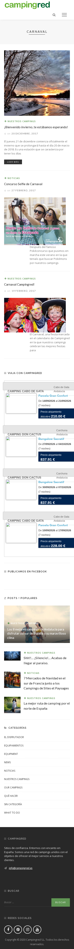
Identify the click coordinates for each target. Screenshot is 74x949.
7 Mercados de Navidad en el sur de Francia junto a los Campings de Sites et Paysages (46, 683)
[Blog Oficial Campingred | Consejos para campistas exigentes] (27, 4)
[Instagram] (27, 929)
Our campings (13, 787)
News (7, 762)
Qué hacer (11, 796)
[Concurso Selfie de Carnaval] (35, 221)
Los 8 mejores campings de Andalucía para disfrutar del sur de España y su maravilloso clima (36, 633)
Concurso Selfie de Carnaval (23, 184)
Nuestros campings (22, 121)
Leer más (13, 162)
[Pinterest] (18, 929)
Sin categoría (13, 804)
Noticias (14, 178)
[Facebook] (8, 929)
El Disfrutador (14, 737)
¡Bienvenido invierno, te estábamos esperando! (36, 127)
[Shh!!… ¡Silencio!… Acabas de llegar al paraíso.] (12, 656)
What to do (12, 812)
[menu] (64, 14)
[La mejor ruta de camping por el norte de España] (12, 704)
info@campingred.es (20, 868)
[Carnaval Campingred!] (35, 315)
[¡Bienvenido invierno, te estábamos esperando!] (37, 83)
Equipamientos (13, 745)
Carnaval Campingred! (19, 284)
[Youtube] (37, 929)
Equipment (11, 754)
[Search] (54, 15)
